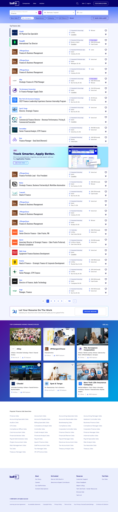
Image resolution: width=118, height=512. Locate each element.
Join (83, 3)
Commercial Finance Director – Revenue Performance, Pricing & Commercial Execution (42, 120)
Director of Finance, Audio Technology (32, 282)
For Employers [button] (101, 3)
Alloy (19, 349)
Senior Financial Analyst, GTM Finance (32, 131)
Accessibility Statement (34, 504)
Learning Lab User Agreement (17, 504)
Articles (41, 3)
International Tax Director (28, 43)
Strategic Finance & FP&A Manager (31, 82)
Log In (89, 3)
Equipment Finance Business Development (34, 253)
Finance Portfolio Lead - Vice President (33, 175)
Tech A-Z (79, 495)
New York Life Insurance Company (95, 384)
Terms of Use (68, 504)
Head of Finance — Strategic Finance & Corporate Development (41, 263)
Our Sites (105, 479)
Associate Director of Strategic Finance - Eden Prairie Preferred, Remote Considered (42, 243)
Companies (26, 3)
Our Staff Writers (40, 485)
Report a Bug (80, 485)
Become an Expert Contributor (60, 482)
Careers (37, 482)
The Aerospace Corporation (91, 349)
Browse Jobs (80, 492)
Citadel (20, 384)
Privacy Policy (58, 504)
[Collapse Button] (106, 34)
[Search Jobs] (39, 12)
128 (69, 301)
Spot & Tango (56, 384)
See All (105, 324)
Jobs (34, 3)
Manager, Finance (25, 292)
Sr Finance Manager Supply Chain (31, 91)
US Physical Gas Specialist (28, 34)
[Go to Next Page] (74, 301)
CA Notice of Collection (102, 504)
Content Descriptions (41, 489)
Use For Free (20, 163)
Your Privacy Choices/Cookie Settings (83, 504)
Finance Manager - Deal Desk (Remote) (33, 140)
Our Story (38, 479)
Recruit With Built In (57, 479)
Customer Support (82, 479)
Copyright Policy (47, 504)
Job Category (27, 18)
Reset (72, 18)
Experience (40, 18)
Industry (51, 18)
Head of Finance (25, 195)
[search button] (77, 3)
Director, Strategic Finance (29, 111)
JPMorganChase (57, 349)
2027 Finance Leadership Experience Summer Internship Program (42, 101)
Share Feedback (81, 482)
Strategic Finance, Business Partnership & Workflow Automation (42, 185)
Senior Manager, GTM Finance (29, 273)
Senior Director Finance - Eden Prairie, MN (34, 233)
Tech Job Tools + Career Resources (86, 489)
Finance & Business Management (31, 53)
